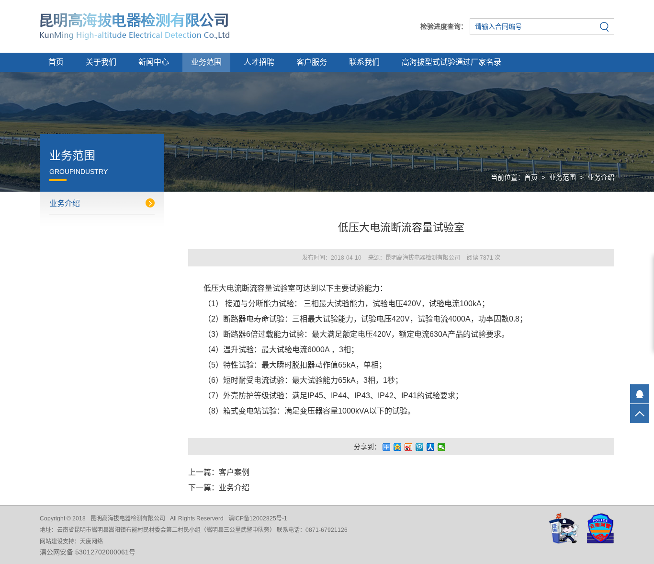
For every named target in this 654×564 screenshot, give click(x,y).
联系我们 (364, 62)
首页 (56, 62)
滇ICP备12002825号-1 (257, 518)
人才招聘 (259, 62)
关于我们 (101, 62)
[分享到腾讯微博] (420, 447)
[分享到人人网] (431, 447)
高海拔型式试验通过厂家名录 (451, 62)
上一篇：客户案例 (218, 472)
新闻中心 (153, 62)
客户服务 (311, 62)
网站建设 (51, 541)
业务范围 (206, 62)
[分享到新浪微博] (409, 447)
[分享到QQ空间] (398, 447)
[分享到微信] (442, 447)
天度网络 (91, 541)
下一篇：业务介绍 (218, 487)
